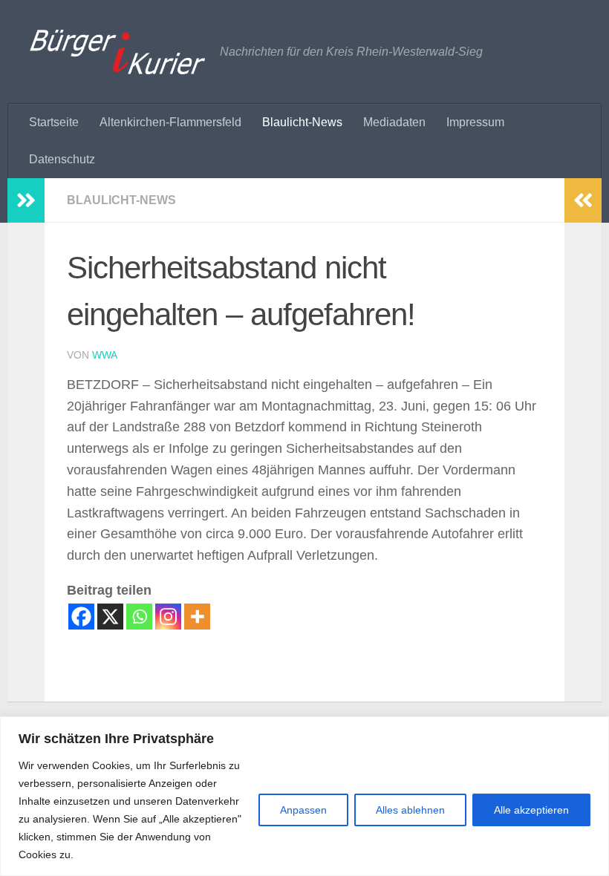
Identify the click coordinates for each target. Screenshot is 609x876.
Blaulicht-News (302, 122)
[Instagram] (168, 617)
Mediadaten (394, 122)
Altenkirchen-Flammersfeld (170, 122)
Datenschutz (62, 159)
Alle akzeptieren (531, 810)
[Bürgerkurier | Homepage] (117, 52)
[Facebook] (81, 617)
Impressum (475, 122)
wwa (104, 355)
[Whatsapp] (139, 617)
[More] (197, 617)
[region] (304, 796)
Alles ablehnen (410, 810)
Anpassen (303, 810)
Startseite (54, 122)
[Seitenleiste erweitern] (26, 200)
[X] (110, 617)
